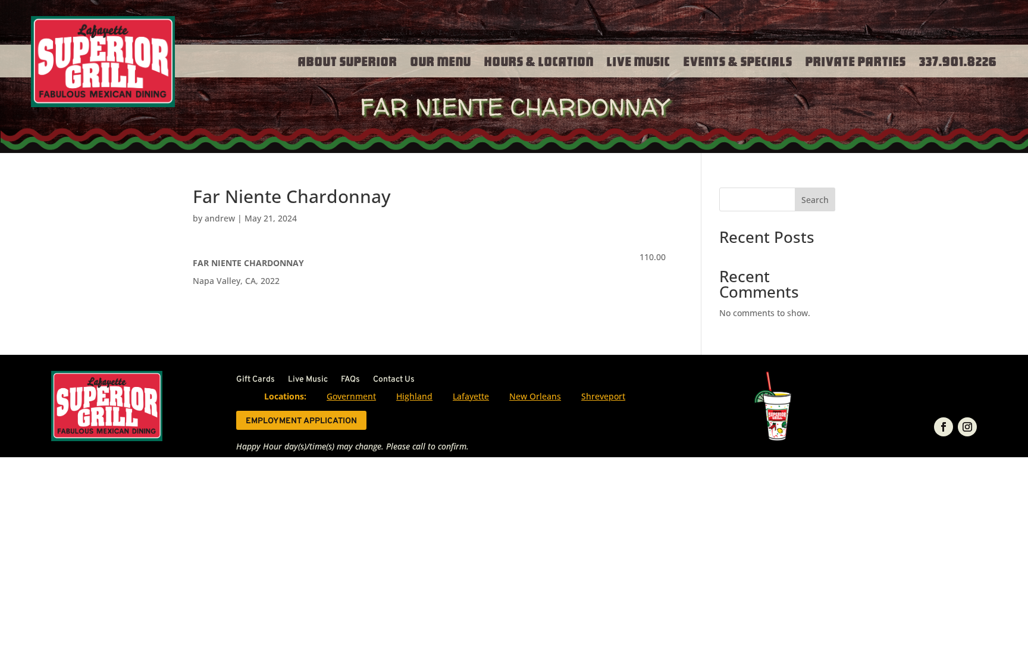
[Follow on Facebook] (943, 426)
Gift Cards (255, 380)
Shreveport (603, 396)
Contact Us (394, 380)
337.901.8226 (958, 60)
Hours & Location (539, 60)
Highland (414, 396)
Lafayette (471, 396)
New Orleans (535, 396)
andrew (220, 218)
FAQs (350, 380)
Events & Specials (738, 60)
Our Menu (440, 60)
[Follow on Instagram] (967, 426)
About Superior (347, 60)
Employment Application (301, 421)
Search (815, 199)
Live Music (638, 60)
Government (351, 396)
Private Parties (856, 60)
